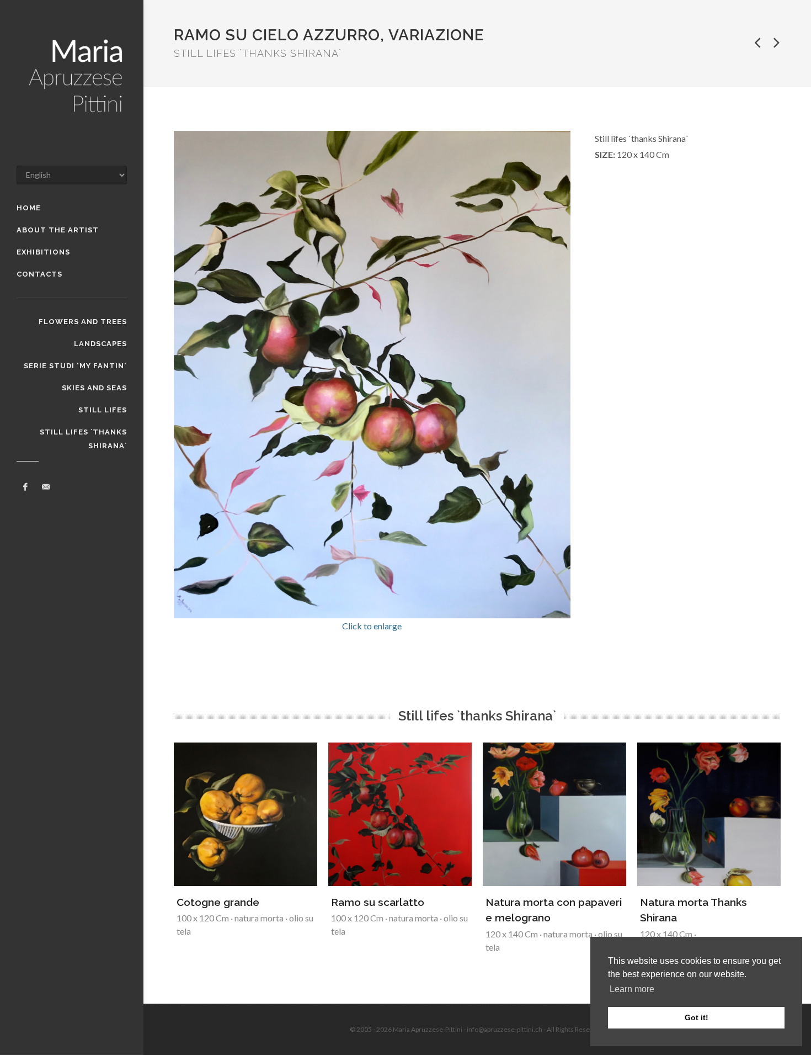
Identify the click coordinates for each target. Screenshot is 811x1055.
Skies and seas (94, 388)
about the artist (58, 230)
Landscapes (100, 344)
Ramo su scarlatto (377, 902)
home (29, 208)
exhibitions (43, 252)
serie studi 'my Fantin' (75, 366)
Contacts (39, 274)
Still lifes (102, 410)
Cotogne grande (218, 902)
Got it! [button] (696, 1017)
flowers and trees (83, 321)
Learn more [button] (632, 989)
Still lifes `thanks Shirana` (83, 433)
